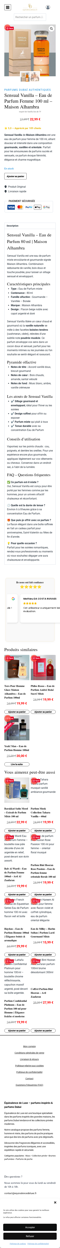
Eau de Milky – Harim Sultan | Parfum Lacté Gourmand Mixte (43, 932)
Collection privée (39, 1156)
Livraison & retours (29, 1059)
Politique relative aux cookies (29, 1065)
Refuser (30, 1236)
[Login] (48, 7)
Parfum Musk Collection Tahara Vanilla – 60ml (40, 812)
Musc (28, 1156)
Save (11, 28)
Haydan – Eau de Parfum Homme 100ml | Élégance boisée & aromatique (16, 934)
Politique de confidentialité (38, 1244)
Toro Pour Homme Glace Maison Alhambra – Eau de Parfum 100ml (15, 691)
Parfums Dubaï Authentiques (27, 89)
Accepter (30, 1227)
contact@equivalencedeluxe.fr (20, 1193)
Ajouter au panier (15, 176)
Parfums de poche (24, 1159)
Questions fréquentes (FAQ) (29, 1085)
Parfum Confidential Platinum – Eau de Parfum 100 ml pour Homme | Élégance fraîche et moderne (15, 1008)
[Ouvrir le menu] (7, 7)
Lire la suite (17, 764)
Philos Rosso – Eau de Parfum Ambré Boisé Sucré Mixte (43, 689)
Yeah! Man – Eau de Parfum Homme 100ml (16, 748)
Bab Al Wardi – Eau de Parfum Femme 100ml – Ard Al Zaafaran (15, 874)
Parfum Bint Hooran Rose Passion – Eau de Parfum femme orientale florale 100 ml (43, 870)
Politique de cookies (18, 1244)
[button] (55, 1202)
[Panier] (54, 7)
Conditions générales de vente (29, 1053)
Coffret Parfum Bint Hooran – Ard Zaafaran (42, 992)
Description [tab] (12, 225)
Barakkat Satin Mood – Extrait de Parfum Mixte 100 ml (16, 812)
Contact (29, 1078)
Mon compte (29, 1046)
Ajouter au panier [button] (17, 712)
